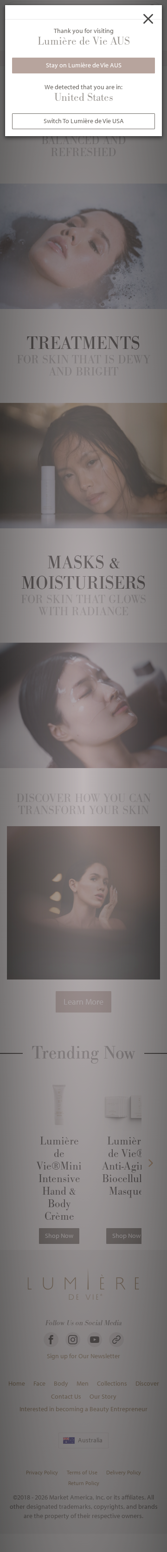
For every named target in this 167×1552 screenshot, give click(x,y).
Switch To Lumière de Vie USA (84, 121)
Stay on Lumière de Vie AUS (84, 65)
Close (148, 18)
